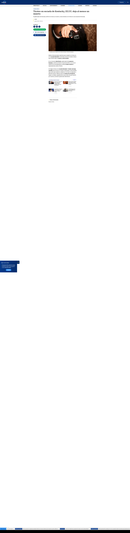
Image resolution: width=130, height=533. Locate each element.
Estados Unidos (51, 101)
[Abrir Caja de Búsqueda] (127, 2)
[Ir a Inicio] (4, 2)
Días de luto (43, 528)
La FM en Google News (40, 32)
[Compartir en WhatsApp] (39, 27)
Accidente (118, 528)
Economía (63, 5)
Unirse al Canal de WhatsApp (40, 29)
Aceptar (8, 269)
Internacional (71, 5)
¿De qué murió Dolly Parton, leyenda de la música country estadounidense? (58, 528)
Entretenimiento (53, 5)
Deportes (87, 5)
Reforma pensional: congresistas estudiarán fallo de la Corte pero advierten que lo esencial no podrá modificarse (21, 528)
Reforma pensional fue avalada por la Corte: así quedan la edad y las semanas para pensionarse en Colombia (97, 528)
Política (45, 5)
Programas (122, 2)
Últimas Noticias (3, 528)
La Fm (35, 19)
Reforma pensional (75, 528)
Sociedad (95, 5)
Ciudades (80, 5)
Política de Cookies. (8, 267)
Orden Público (36, 5)
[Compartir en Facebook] (34, 27)
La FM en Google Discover (40, 35)
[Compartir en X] (37, 27)
